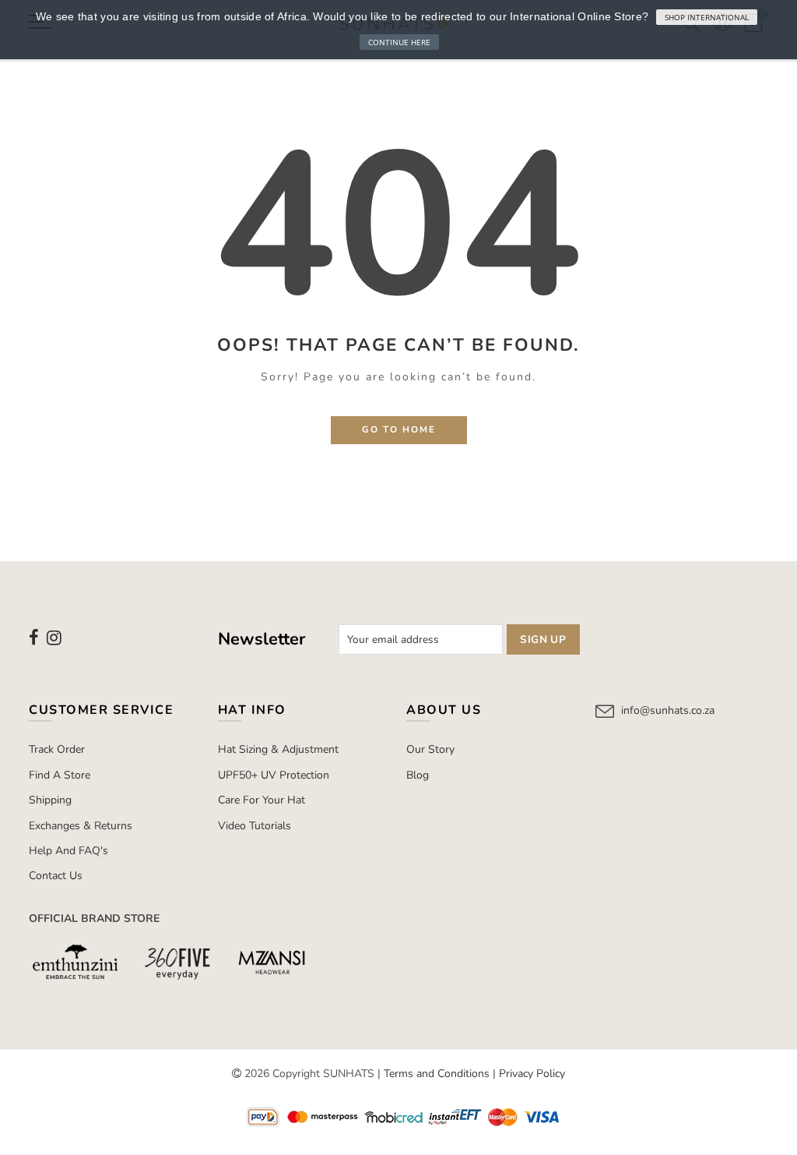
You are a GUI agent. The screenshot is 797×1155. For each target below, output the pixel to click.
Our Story (430, 749)
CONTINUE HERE (399, 42)
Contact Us (56, 875)
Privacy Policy (532, 1073)
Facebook (34, 637)
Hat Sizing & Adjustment (278, 749)
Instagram (54, 637)
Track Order (57, 749)
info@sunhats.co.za (667, 710)
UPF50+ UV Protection (273, 775)
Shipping (50, 800)
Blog (417, 775)
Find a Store (59, 775)
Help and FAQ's (68, 850)
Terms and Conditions (437, 1073)
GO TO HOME (399, 429)
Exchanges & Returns (80, 825)
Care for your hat (261, 800)
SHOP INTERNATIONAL (707, 17)
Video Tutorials (254, 825)
